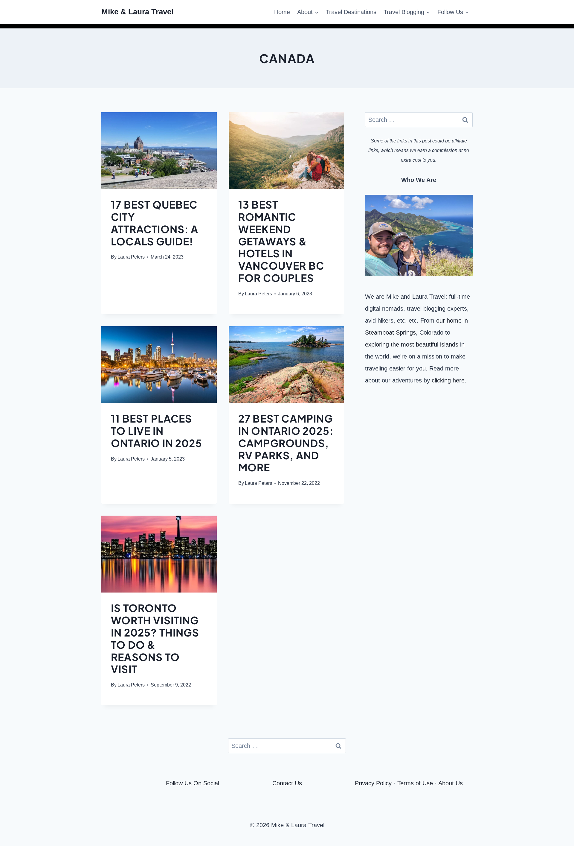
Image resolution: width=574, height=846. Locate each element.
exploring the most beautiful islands (411, 344)
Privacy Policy (373, 783)
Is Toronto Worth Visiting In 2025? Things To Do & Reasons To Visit (155, 638)
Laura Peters (131, 256)
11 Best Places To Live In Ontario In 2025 (156, 430)
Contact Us (287, 783)
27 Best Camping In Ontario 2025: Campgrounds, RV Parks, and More (286, 443)
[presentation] (159, 150)
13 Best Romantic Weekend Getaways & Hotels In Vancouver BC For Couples (281, 241)
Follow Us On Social (192, 783)
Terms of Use (415, 783)
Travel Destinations (351, 12)
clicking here (448, 380)
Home (282, 12)
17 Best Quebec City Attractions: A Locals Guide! (155, 222)
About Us (450, 783)
